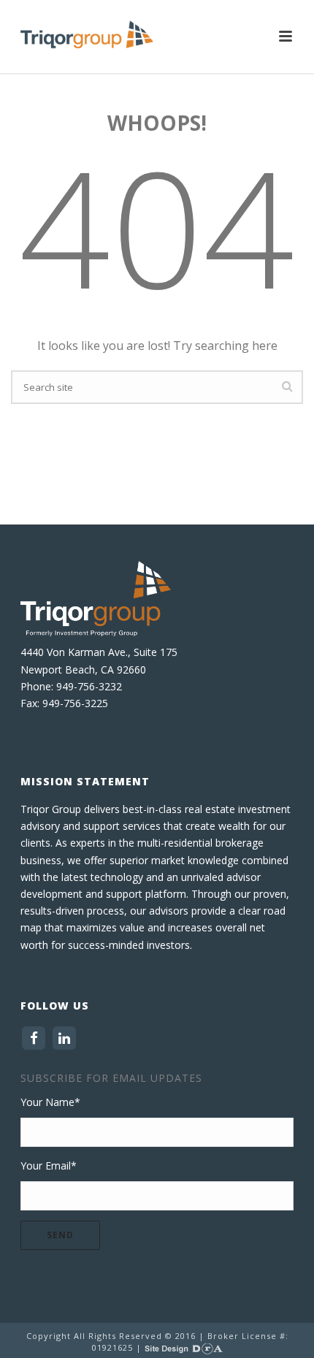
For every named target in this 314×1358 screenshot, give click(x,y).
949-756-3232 (89, 686)
